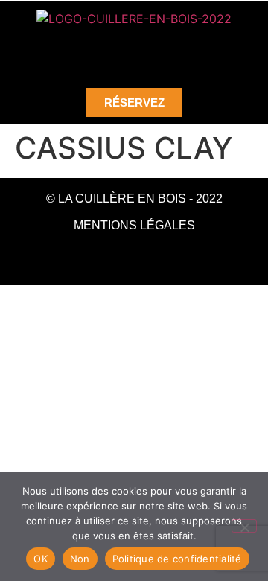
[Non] (244, 526)
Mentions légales (134, 225)
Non (80, 559)
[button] (134, 52)
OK (41, 559)
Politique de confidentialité (177, 559)
